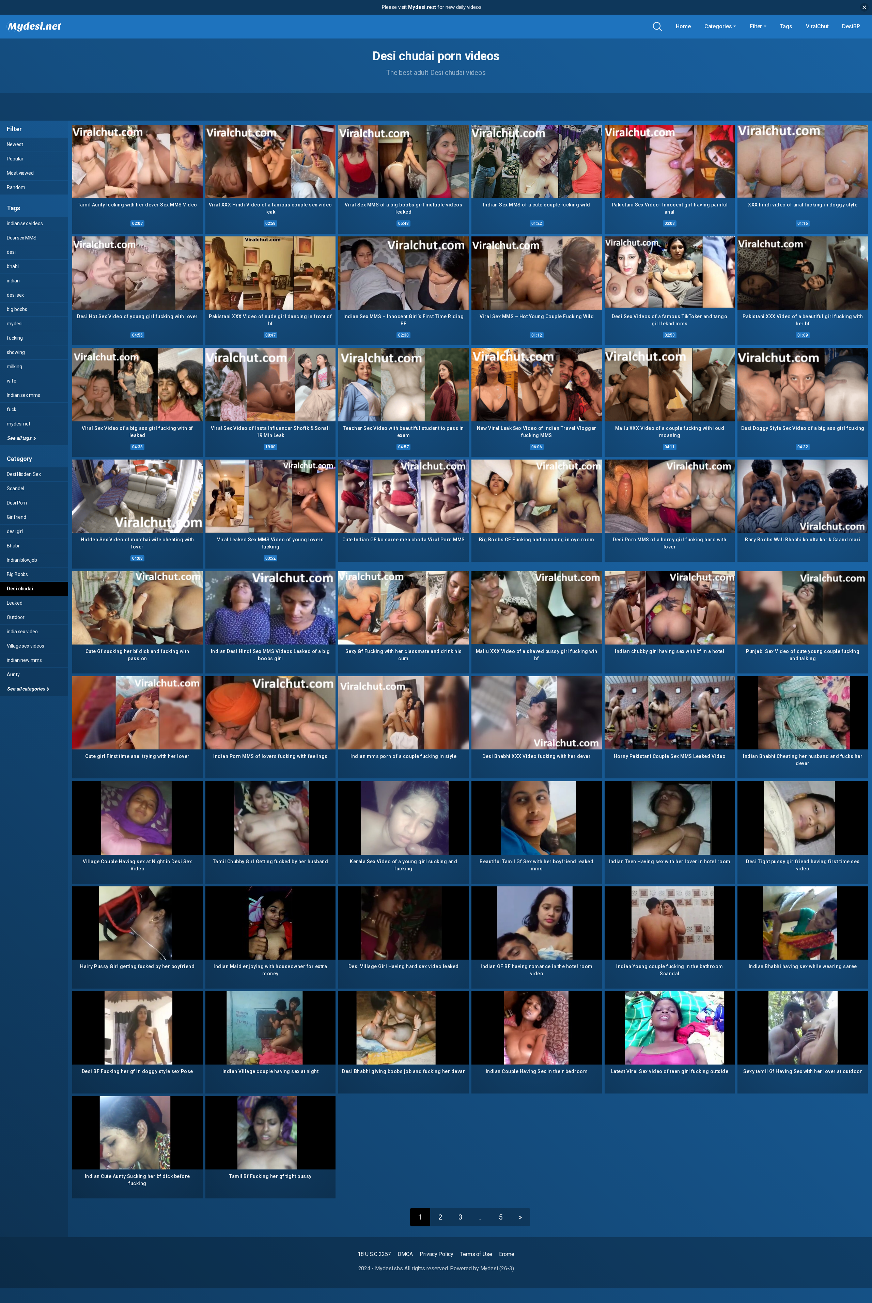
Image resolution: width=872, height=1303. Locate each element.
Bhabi (13, 545)
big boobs (17, 309)
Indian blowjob (22, 560)
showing (16, 352)
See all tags (19, 438)
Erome (506, 1254)
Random (16, 187)
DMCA (405, 1254)
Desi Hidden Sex (24, 474)
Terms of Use (476, 1254)
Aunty (13, 674)
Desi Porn (17, 503)
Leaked (14, 603)
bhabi (13, 266)
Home (683, 26)
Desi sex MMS (21, 238)
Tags (786, 26)
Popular (15, 158)
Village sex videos (25, 646)
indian (13, 280)
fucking (14, 338)
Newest (15, 144)
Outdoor (15, 617)
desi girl (15, 531)
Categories (718, 26)
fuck (11, 409)
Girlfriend (16, 517)
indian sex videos (25, 223)
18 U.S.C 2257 (374, 1254)
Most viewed (20, 173)
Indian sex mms (23, 395)
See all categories (26, 689)
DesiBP (851, 26)
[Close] (864, 7)
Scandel (15, 488)
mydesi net (18, 423)
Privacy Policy (436, 1254)
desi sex (15, 295)
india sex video (22, 631)
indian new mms (24, 660)
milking (14, 366)
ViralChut (817, 26)
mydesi (14, 323)
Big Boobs (17, 574)
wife (11, 381)
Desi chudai (20, 588)
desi (11, 252)
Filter (756, 26)
